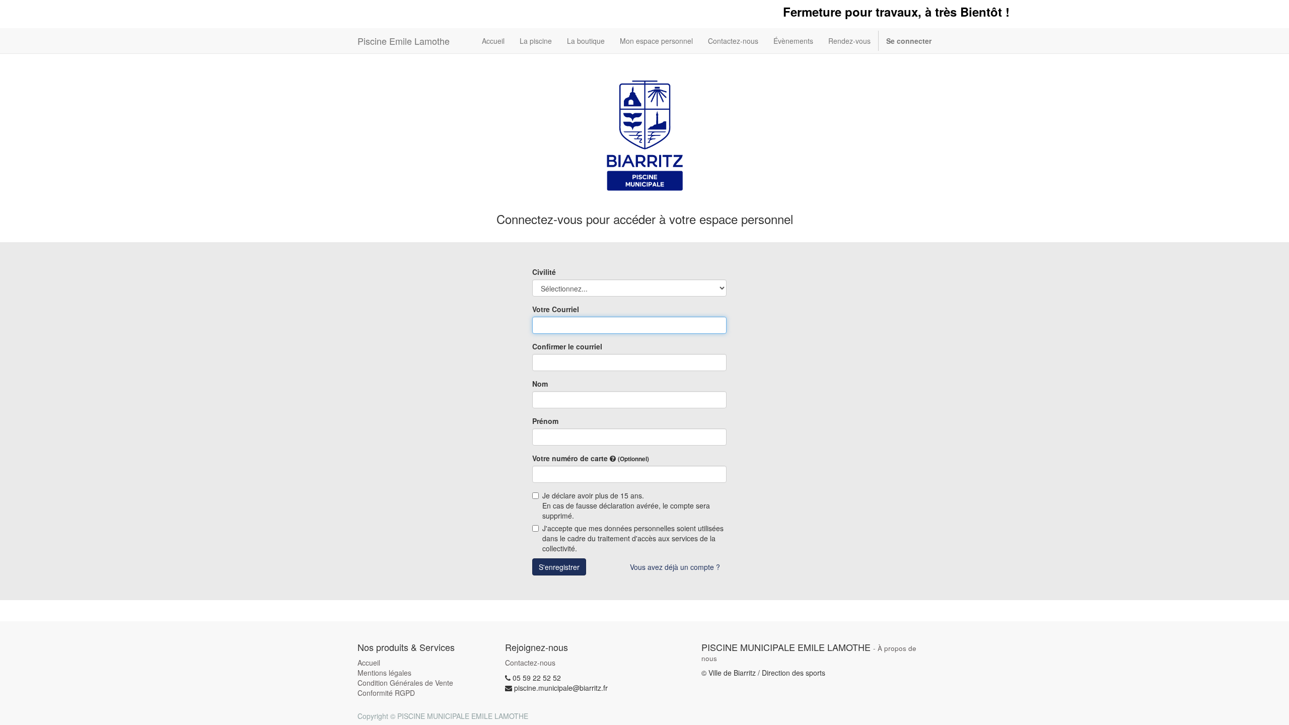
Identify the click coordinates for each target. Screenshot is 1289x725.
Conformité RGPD (386, 693)
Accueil (368, 663)
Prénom (545, 421)
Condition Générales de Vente (405, 683)
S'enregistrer (559, 567)
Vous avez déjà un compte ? (675, 567)
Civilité (544, 272)
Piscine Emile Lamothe (403, 40)
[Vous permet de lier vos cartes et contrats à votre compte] (613, 458)
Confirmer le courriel (567, 346)
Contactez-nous (530, 663)
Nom (540, 384)
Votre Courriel (555, 309)
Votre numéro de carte (590, 458)
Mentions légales (384, 673)
